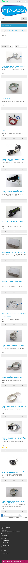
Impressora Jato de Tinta (12, 30)
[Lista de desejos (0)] (21, 1)
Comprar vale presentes (6, 543)
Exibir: (17, 46)
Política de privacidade (5, 528)
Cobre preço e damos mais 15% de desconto (10, 531)
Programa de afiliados (5, 545)
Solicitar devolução (5, 537)
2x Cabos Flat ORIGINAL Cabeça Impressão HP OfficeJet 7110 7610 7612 (13, 67)
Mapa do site (3, 538)
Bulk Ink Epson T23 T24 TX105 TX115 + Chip (13, 252)
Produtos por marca (5, 542)
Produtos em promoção (6, 546)
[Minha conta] (19, 1)
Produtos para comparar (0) (7, 43)
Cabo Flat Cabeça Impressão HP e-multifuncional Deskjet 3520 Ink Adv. (12, 376)
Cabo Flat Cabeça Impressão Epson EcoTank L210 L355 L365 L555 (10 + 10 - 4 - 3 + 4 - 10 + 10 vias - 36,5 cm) (14, 315)
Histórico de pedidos (5, 552)
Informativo (3, 555)
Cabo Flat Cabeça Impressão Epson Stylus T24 (13, 346)
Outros (21, 30)
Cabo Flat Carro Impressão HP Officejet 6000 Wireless (14, 407)
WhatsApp (6, 1)
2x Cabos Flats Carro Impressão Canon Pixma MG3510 (12, 97)
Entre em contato (4, 535)
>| (20, 515)
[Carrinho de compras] (23, 1)
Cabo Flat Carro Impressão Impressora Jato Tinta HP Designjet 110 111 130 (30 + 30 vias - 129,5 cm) (14, 438)
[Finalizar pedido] (25, 1)
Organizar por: (5, 46)
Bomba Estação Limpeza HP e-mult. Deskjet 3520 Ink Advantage (13, 160)
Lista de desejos (4, 553)
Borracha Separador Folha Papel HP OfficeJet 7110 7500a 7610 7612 (14, 222)
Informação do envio (5, 527)
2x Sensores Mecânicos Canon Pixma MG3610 (12, 129)
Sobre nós (3, 526)
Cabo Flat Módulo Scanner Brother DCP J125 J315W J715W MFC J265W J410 (14, 471)
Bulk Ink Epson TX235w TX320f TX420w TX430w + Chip (12, 282)
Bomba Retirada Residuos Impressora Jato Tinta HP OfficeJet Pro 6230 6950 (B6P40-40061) (13, 191)
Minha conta (3, 550)
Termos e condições (5, 530)
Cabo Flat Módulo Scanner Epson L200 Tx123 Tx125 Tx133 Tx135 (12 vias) (14, 502)
